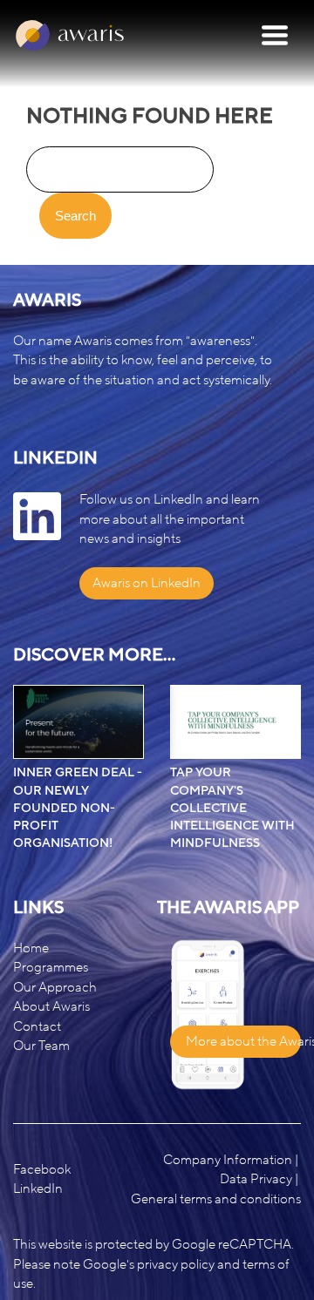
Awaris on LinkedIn (146, 583)
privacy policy (176, 1264)
